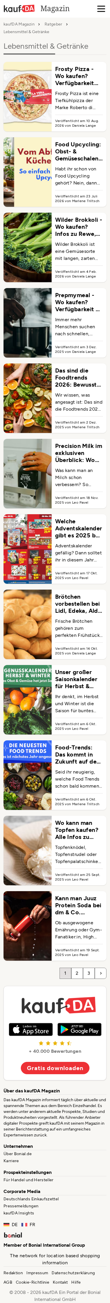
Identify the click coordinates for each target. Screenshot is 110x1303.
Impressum (37, 1272)
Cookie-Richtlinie (32, 1282)
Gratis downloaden (55, 1068)
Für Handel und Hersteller (29, 1179)
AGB (8, 1282)
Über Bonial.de (18, 1153)
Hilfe (76, 1282)
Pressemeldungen (21, 1206)
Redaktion (13, 1272)
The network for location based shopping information (55, 1259)
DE (15, 1224)
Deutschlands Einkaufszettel (31, 1199)
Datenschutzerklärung (73, 1272)
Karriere (11, 1160)
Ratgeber (53, 24)
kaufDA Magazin (19, 24)
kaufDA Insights (19, 1213)
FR (32, 1224)
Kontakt (60, 1282)
